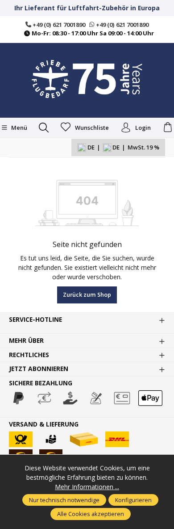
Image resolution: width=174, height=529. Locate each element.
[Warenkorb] (168, 127)
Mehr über (26, 340)
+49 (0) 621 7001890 (58, 25)
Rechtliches (29, 355)
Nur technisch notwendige (64, 500)
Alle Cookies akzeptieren (90, 514)
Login (143, 128)
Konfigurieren (133, 500)
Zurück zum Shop (87, 294)
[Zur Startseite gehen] (87, 79)
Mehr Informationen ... (87, 486)
